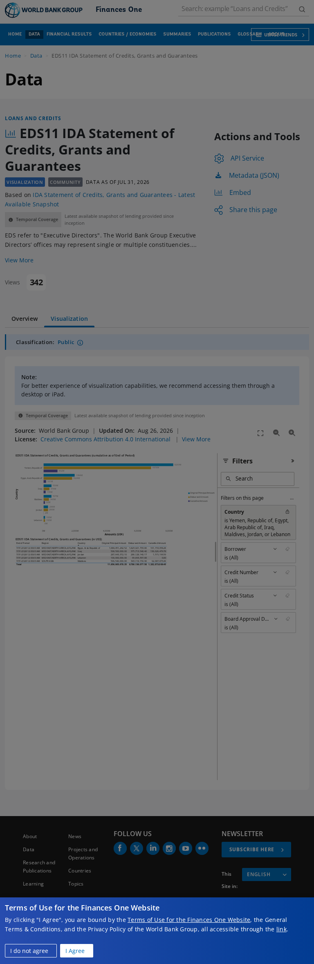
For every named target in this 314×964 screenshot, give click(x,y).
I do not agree (29, 951)
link (281, 929)
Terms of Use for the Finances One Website (189, 920)
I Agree (75, 951)
